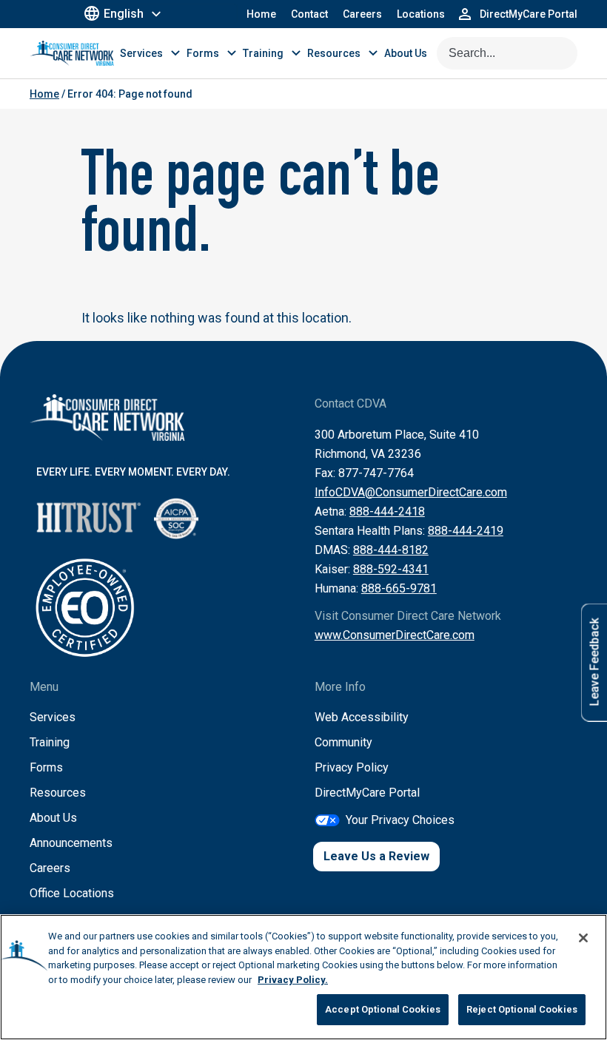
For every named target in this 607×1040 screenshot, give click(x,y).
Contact (309, 14)
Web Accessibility (362, 717)
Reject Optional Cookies (521, 1009)
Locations (421, 14)
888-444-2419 (465, 531)
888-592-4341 (391, 569)
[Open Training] (296, 53)
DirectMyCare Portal (367, 793)
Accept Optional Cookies (382, 1009)
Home (261, 14)
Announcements (71, 843)
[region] (303, 977)
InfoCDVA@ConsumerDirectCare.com (411, 492)
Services (53, 717)
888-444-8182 (391, 550)
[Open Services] (175, 53)
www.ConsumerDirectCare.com (394, 635)
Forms (46, 767)
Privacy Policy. (293, 979)
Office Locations (72, 893)
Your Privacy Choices (400, 820)
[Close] (583, 938)
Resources (58, 793)
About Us (53, 818)
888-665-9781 (399, 588)
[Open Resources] (373, 53)
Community (343, 742)
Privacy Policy (352, 767)
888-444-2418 (387, 511)
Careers (362, 14)
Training (50, 742)
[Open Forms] (232, 53)
